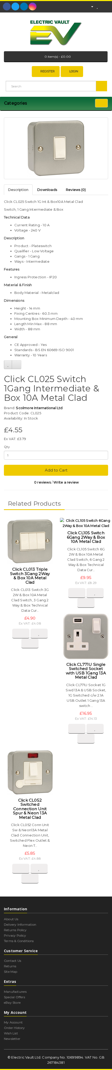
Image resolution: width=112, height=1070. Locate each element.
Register (47, 71)
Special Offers (14, 997)
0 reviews (42, 482)
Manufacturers (15, 992)
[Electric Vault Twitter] (15, 6)
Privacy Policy (15, 935)
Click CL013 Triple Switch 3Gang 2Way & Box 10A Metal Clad (30, 576)
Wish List (11, 1033)
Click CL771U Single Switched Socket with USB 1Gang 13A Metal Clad (86, 671)
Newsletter (12, 1039)
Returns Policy (15, 930)
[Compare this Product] (16, 364)
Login (73, 71)
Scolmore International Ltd (39, 408)
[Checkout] (109, 6)
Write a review (66, 482)
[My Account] (90, 6)
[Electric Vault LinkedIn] (24, 6)
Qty (7, 447)
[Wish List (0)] (97, 6)
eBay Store (12, 1002)
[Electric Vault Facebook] (7, 6)
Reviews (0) (76, 190)
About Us (11, 919)
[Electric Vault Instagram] (32, 6)
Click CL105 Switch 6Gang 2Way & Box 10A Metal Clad (86, 537)
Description (18, 190)
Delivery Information (20, 924)
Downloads (47, 190)
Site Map (10, 972)
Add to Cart (56, 470)
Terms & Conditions (19, 941)
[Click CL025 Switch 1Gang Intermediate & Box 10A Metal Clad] (56, 148)
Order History (14, 1028)
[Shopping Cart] (102, 6)
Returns (10, 966)
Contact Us (12, 961)
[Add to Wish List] (8, 364)
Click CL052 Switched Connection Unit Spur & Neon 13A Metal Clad (30, 809)
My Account (13, 1022)
